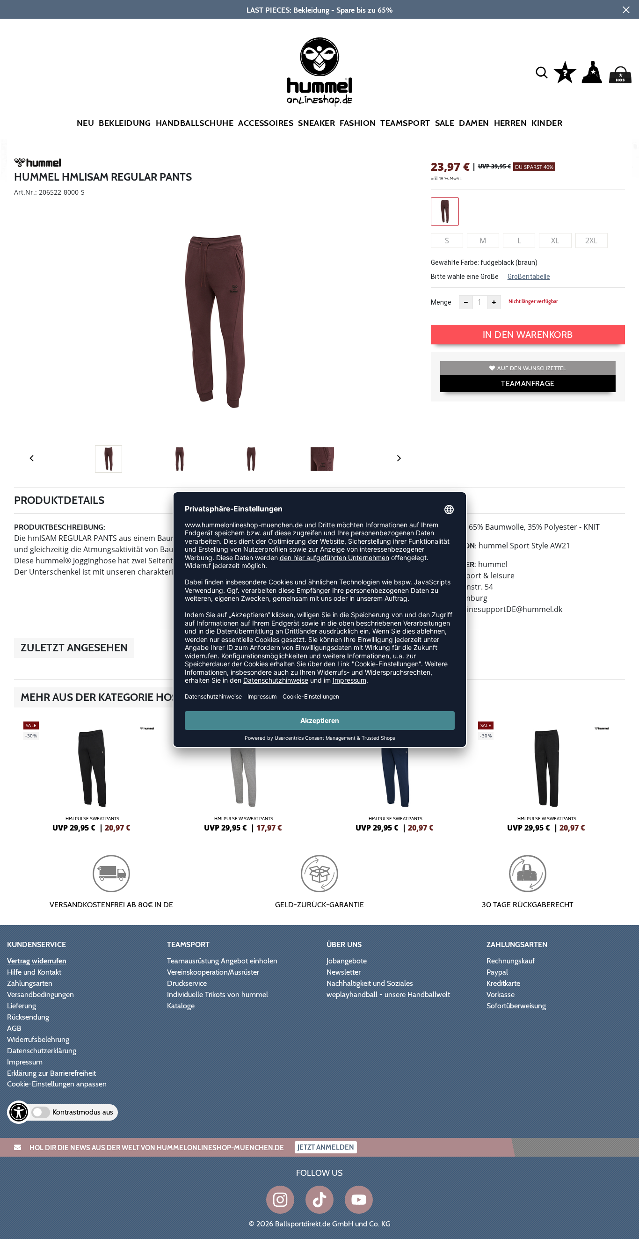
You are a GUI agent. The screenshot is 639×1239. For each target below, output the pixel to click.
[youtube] (359, 1200)
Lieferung (21, 1005)
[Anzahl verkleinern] (466, 302)
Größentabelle (529, 276)
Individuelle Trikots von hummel (217, 994)
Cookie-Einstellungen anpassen (57, 1083)
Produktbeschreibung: (59, 527)
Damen (474, 123)
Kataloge (181, 1005)
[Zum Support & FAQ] (565, 71)
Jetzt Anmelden (326, 1147)
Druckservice (187, 983)
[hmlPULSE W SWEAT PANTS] (243, 775)
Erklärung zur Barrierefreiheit (51, 1073)
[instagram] (280, 1200)
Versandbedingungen (40, 994)
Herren (510, 123)
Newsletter (344, 972)
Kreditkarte (503, 983)
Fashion (358, 123)
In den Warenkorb (528, 334)
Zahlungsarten (29, 983)
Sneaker (316, 123)
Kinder (546, 123)
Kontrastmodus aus (82, 1112)
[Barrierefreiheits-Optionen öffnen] (18, 1112)
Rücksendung (28, 1017)
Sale (445, 123)
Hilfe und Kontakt (34, 972)
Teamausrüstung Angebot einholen (222, 960)
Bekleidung (125, 123)
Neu (85, 123)
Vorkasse (501, 994)
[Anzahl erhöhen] (494, 302)
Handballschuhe (194, 123)
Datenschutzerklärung (41, 1050)
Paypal (497, 972)
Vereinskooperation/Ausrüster (213, 972)
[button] (541, 72)
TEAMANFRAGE (527, 383)
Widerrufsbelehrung (38, 1039)
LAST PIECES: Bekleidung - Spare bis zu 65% (320, 10)
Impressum (25, 1061)
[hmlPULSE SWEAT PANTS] (92, 775)
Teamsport (405, 123)
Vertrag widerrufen (36, 960)
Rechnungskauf (511, 960)
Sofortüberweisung (516, 1005)
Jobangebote (347, 960)
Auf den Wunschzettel (531, 368)
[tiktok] (319, 1200)
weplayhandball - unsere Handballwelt (388, 994)
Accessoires (265, 123)
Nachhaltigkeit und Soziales (370, 983)
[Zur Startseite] (319, 72)
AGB (14, 1028)
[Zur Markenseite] (37, 164)
